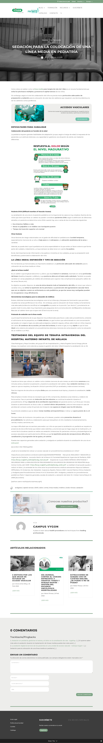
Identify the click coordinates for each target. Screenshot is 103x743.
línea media (38, 89)
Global (74, 1)
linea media (53, 488)
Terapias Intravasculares (51, 40)
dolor (41, 488)
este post (15, 443)
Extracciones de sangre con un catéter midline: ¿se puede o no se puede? (79, 579)
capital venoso (28, 488)
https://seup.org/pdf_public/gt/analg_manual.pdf (29, 460)
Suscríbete (77, 8)
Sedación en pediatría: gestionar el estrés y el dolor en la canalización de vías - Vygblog (43, 640)
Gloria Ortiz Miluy (21, 584)
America (79, 1)
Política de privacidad (16, 723)
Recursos (64, 8)
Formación (52, 8)
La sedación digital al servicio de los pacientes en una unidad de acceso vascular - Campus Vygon (47, 646)
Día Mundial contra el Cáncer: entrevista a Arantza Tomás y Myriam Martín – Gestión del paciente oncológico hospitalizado (51, 582)
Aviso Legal (13, 719)
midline (62, 488)
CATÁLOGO (43, 13)
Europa (88, 1)
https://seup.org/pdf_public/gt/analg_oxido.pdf (48, 465)
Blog (41, 8)
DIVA (36, 488)
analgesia (18, 488)
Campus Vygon (55, 57)
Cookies (12, 726)
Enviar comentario (84, 694)
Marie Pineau (49, 593)
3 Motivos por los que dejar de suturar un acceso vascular (22, 578)
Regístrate (43, 730)
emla (46, 488)
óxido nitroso (70, 488)
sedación (80, 488)
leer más (16, 591)
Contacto (54, 13)
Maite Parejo (77, 586)
